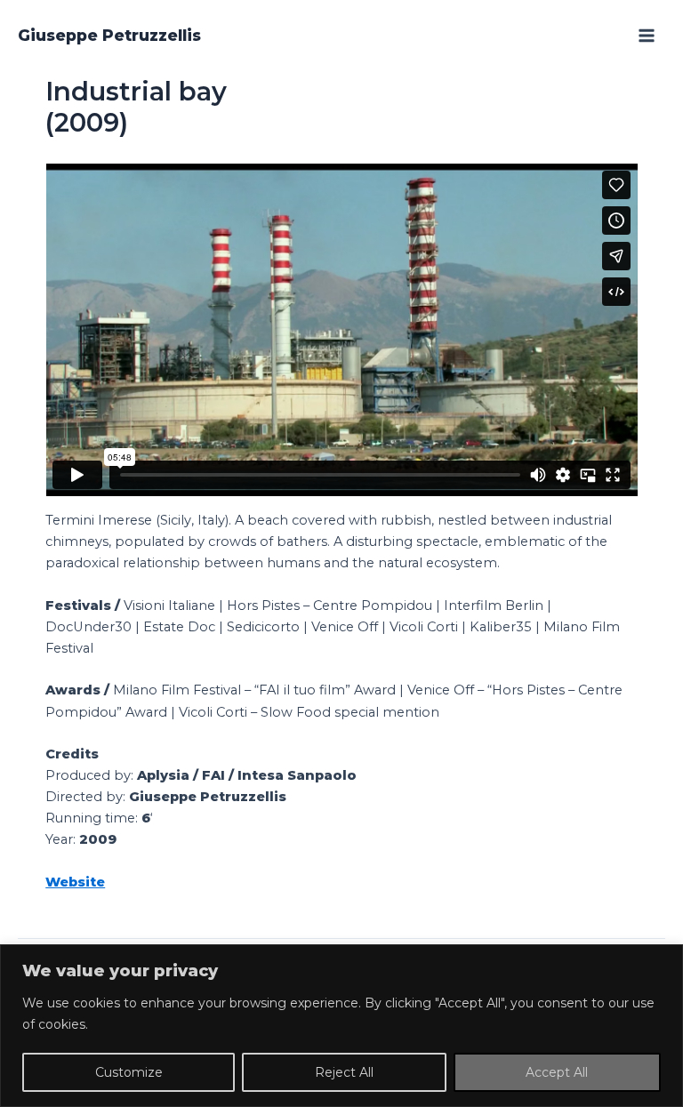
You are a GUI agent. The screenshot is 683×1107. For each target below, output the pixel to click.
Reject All (344, 1072)
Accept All (557, 1072)
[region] (341, 1025)
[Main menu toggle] (646, 35)
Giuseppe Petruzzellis (109, 35)
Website (75, 882)
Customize (129, 1072)
